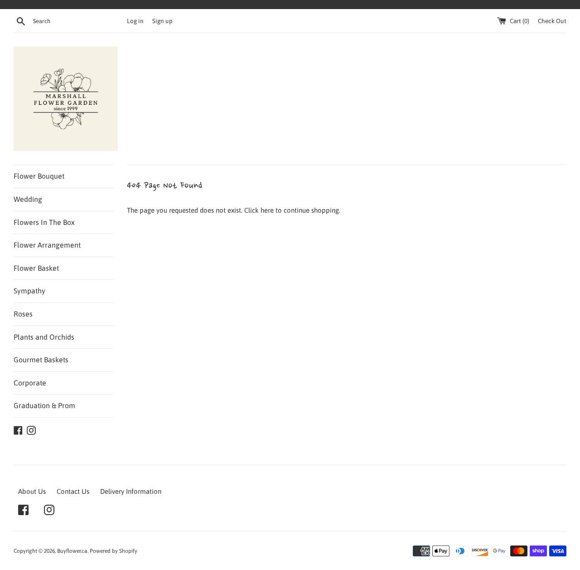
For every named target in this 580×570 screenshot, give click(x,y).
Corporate (30, 383)
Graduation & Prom (44, 405)
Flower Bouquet (39, 176)
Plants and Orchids (44, 337)
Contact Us (73, 491)
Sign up (162, 20)
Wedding (28, 199)
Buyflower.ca (72, 551)
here (267, 210)
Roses (23, 314)
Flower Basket (36, 268)
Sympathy (29, 291)
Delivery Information (130, 491)
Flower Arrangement (47, 245)
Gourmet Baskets (41, 360)
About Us (32, 491)
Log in (135, 20)
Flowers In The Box (44, 222)
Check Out (552, 20)
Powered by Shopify (113, 551)
